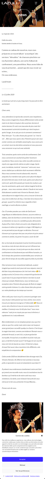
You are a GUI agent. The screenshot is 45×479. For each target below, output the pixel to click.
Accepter (22, 459)
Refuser (22, 465)
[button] (42, 436)
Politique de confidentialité (21, 476)
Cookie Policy (9, 476)
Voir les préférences (23, 471)
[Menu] (42, 3)
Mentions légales (35, 476)
